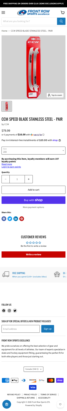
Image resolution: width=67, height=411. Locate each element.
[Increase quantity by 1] (29, 179)
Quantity (6, 172)
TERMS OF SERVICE (49, 394)
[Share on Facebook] (4, 218)
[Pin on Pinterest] (21, 218)
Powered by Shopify (33, 405)
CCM (6, 124)
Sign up (48, 328)
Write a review (33, 254)
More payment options (33, 207)
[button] (33, 134)
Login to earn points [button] (11, 167)
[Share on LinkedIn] (15, 218)
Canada (32, 369)
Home (4, 31)
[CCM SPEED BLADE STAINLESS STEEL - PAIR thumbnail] (7, 106)
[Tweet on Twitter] (9, 218)
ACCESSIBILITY (44, 397)
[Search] (61, 21)
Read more (7, 164)
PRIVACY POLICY (30, 394)
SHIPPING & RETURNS (26, 397)
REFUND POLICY (13, 394)
